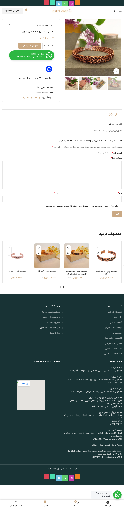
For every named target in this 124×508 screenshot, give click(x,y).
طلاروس (118, 317)
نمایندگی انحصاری (12, 10)
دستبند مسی (42, 25)
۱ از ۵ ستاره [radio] (107, 153)
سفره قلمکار (54, 333)
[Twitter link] (36, 98)
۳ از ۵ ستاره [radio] (103, 153)
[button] (98, 252)
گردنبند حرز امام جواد (112, 327)
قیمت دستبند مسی (113, 353)
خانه (52, 25)
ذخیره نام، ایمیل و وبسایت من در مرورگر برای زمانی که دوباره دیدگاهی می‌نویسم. (82, 206)
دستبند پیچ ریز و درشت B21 (106, 273)
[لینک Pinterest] (32, 98)
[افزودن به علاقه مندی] (98, 247)
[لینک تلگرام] (24, 98)
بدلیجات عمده (53, 322)
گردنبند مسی (116, 322)
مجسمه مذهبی (115, 312)
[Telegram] (59, 3)
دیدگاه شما (116, 158)
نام (120, 193)
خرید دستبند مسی (113, 348)
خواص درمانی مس (51, 317)
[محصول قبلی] (15, 25)
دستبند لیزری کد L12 (47, 271)
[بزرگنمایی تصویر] (116, 71)
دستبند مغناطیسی (113, 343)
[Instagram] (71, 3)
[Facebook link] (39, 98)
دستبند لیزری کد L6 (17, 271)
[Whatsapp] (65, 3)
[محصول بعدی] (9, 25)
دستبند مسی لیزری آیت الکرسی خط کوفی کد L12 (76, 273)
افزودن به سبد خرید (29, 45)
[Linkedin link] (28, 98)
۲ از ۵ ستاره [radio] (105, 153)
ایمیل (57, 193)
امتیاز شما (117, 153)
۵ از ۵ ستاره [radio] (98, 153)
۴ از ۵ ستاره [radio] (101, 153)
